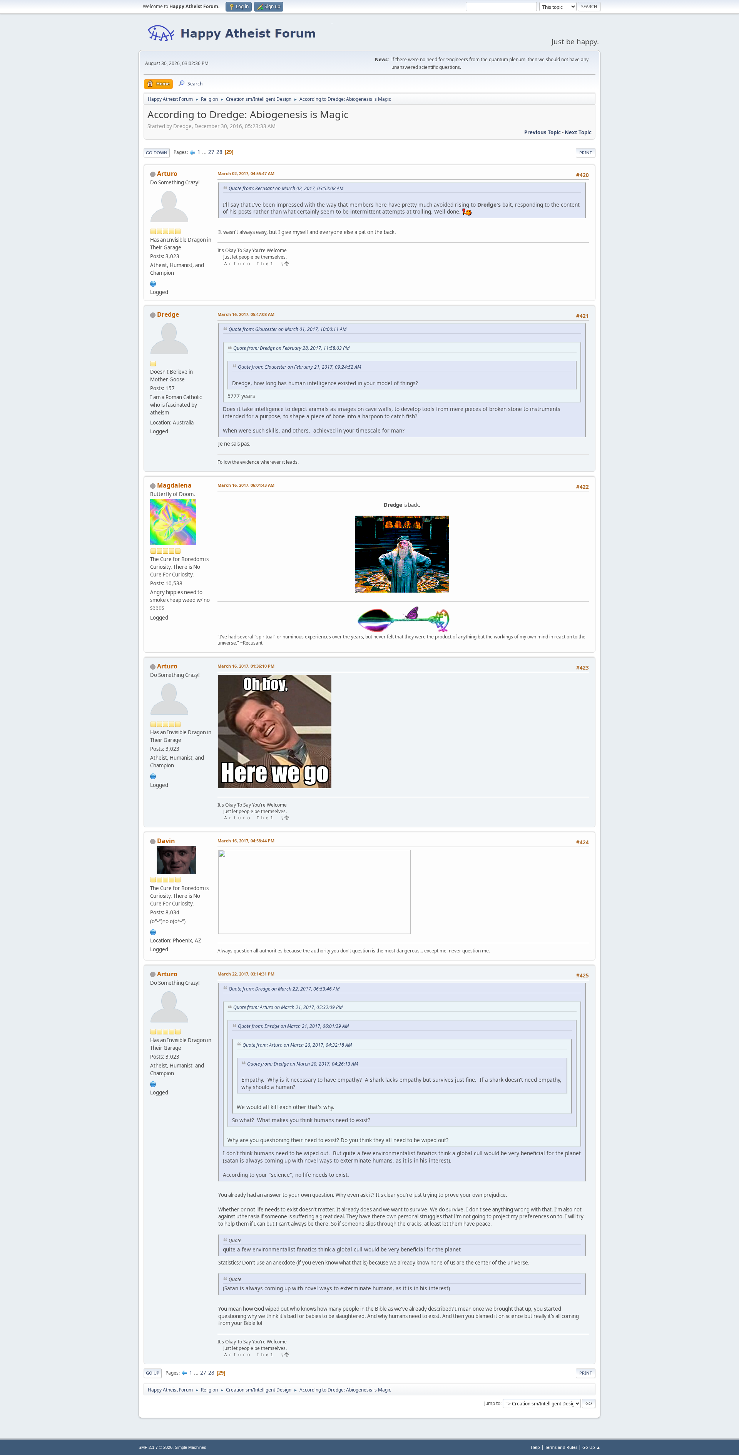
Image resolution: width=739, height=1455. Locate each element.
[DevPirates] (153, 931)
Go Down (156, 152)
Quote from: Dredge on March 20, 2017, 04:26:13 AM (302, 1064)
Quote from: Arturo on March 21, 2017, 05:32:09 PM (288, 1007)
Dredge (168, 314)
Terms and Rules (561, 1447)
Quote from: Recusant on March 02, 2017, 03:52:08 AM (286, 188)
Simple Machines (190, 1447)
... (205, 152)
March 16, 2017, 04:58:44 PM (245, 841)
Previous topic (542, 132)
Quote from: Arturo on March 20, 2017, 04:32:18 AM (297, 1045)
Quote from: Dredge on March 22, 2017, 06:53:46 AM (284, 989)
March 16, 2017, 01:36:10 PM (245, 666)
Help (535, 1447)
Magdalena (174, 485)
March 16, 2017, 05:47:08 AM (245, 314)
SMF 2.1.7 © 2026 (155, 1447)
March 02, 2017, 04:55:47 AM (245, 173)
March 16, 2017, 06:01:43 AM (245, 485)
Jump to (492, 1403)
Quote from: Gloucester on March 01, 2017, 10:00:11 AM (287, 329)
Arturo (167, 173)
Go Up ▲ (591, 1447)
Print (585, 152)
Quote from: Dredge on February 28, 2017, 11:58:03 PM (291, 348)
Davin (166, 841)
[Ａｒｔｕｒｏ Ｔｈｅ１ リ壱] (153, 282)
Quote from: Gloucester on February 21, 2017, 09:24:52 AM (299, 367)
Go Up (152, 1373)
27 (211, 152)
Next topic (578, 132)
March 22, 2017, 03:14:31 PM (245, 974)
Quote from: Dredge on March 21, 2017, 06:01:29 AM (293, 1026)
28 (219, 152)
